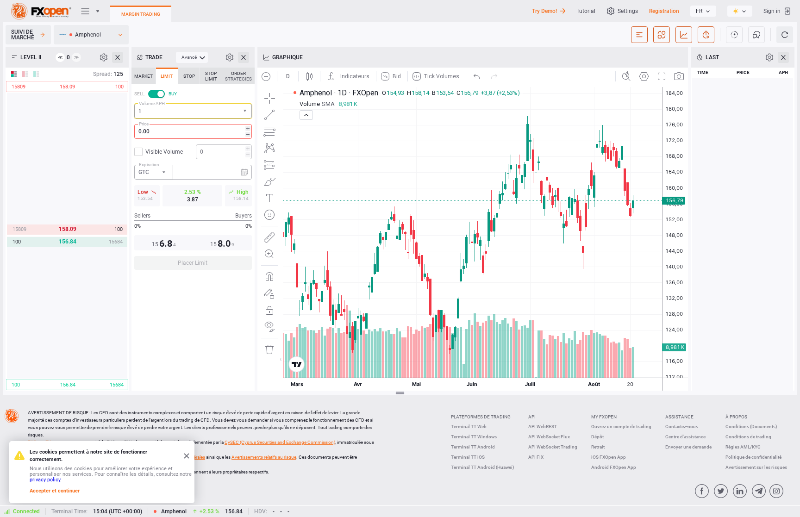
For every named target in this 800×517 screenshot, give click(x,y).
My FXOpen (604, 416)
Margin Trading (140, 14)
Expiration (149, 164)
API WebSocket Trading (552, 446)
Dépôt (597, 436)
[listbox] (703, 11)
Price (144, 123)
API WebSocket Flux (549, 436)
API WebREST (542, 426)
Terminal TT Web (469, 426)
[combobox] (193, 111)
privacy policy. (46, 480)
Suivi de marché (22, 35)
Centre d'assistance (685, 436)
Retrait (598, 446)
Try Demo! (544, 11)
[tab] (143, 76)
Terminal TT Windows (474, 436)
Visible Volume (164, 152)
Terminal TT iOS (468, 457)
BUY (173, 93)
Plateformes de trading (481, 416)
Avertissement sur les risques (756, 467)
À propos (736, 416)
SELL (139, 93)
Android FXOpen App (613, 467)
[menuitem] (192, 57)
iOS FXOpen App (608, 457)
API (532, 416)
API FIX (536, 457)
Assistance (679, 416)
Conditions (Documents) (751, 426)
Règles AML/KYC (743, 446)
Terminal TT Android (473, 446)
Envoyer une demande (688, 446)
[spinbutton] (193, 131)
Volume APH (152, 103)
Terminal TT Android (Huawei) (482, 467)
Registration (664, 11)
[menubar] (192, 57)
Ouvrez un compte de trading (621, 426)
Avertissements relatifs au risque (263, 457)
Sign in (772, 11)
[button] (246, 111)
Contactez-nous (681, 426)
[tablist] (193, 171)
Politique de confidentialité (753, 457)
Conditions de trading (748, 436)
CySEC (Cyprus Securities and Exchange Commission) (280, 442)
